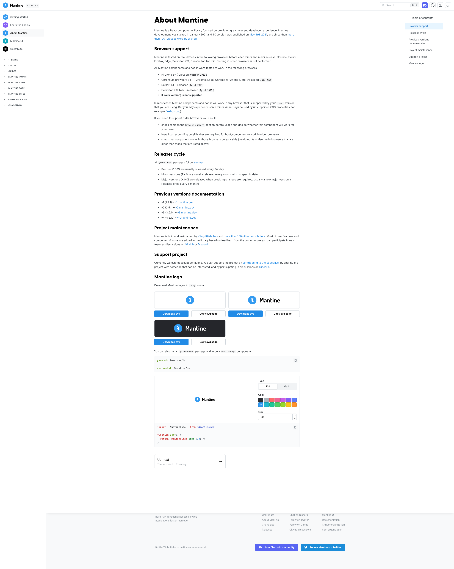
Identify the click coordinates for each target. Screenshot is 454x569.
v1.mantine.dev (184, 202)
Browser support (171, 49)
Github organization (333, 524)
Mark (287, 386)
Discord (203, 244)
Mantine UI (328, 514)
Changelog (268, 524)
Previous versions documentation (189, 194)
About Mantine (270, 519)
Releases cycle (169, 154)
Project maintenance (176, 228)
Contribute (268, 514)
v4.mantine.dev (186, 217)
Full (268, 386)
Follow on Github (298, 524)
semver (198, 162)
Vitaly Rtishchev (208, 236)
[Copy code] (295, 360)
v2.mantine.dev (185, 207)
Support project (170, 254)
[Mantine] (13, 5)
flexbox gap (173, 111)
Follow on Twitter (299, 519)
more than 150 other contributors (244, 236)
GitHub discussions (300, 529)
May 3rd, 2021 (258, 34)
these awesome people (195, 547)
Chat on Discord (298, 514)
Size (260, 411)
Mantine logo (168, 277)
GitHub (189, 244)
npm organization (332, 529)
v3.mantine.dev (187, 212)
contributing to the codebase (261, 262)
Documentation (331, 519)
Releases (267, 529)
